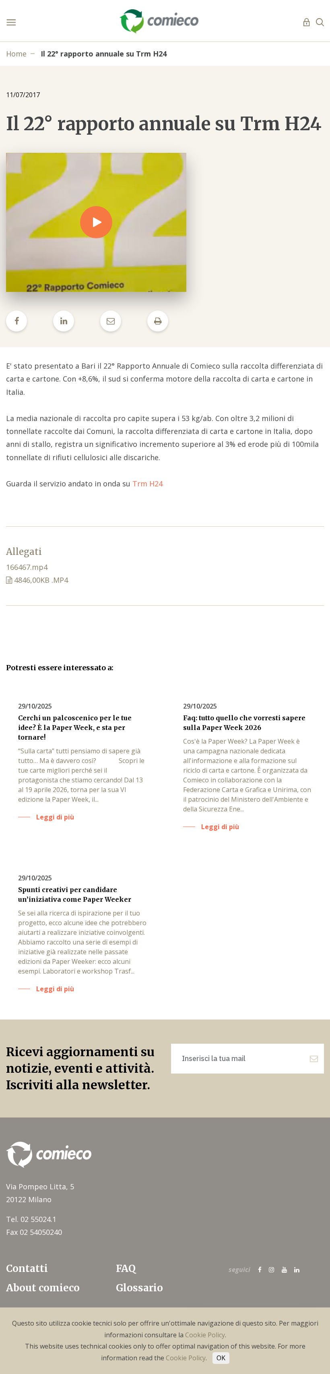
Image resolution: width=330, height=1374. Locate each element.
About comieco (43, 1288)
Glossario (139, 1288)
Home (16, 53)
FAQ (126, 1268)
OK (221, 1357)
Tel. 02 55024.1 (31, 1219)
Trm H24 (147, 483)
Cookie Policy (205, 1334)
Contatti (27, 1268)
